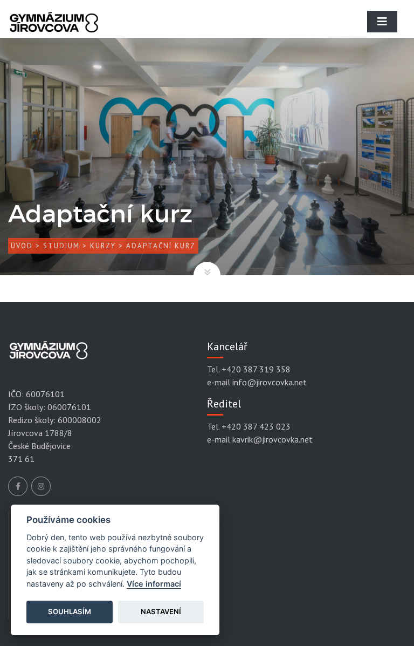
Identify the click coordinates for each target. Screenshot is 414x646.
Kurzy (103, 245)
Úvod (22, 245)
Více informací (154, 583)
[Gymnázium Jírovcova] (54, 30)
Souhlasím (69, 611)
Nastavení (161, 611)
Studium (61, 245)
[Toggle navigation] (382, 21)
